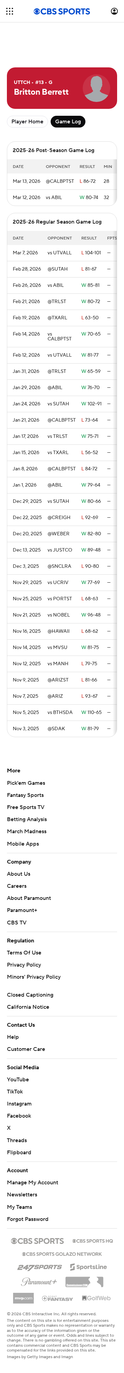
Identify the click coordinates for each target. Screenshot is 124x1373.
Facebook (19, 1115)
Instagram (19, 1103)
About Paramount (29, 898)
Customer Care (26, 1049)
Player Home (27, 121)
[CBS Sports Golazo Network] (62, 1253)
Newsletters (22, 1194)
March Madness (26, 831)
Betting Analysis (27, 819)
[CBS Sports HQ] (92, 1240)
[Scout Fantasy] (58, 1298)
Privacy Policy (24, 964)
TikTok (15, 1091)
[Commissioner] (84, 1279)
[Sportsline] (88, 1265)
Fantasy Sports (25, 795)
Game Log (68, 121)
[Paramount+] (39, 1280)
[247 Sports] (39, 1265)
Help (13, 1037)
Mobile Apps (23, 843)
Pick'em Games (26, 783)
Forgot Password (28, 1219)
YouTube (18, 1079)
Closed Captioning (30, 994)
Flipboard (19, 1152)
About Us (18, 874)
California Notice (28, 1007)
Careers (17, 886)
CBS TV (17, 922)
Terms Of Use (24, 952)
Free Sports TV (25, 807)
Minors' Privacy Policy (34, 977)
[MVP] (23, 1295)
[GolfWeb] (96, 1298)
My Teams (19, 1207)
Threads (17, 1140)
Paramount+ (22, 910)
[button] (9, 11)
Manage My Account (32, 1182)
